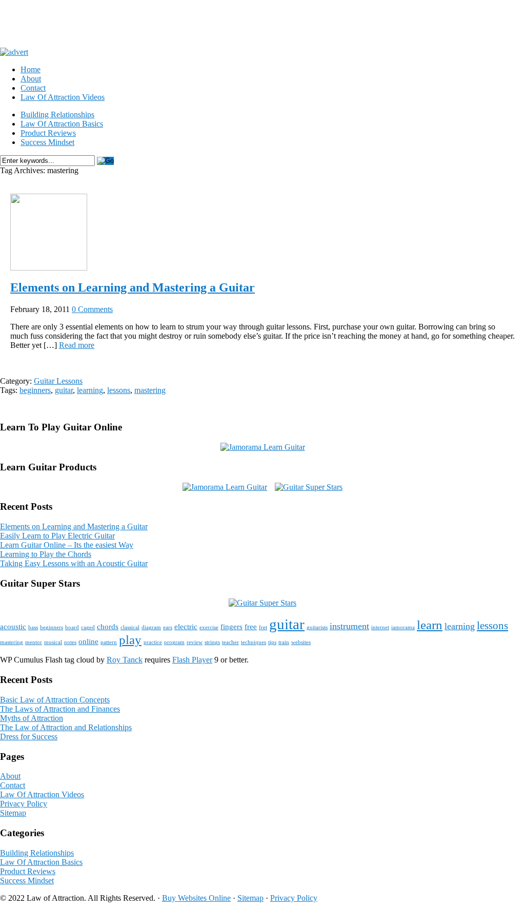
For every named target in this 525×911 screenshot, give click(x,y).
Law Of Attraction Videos (63, 97)
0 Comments (92, 309)
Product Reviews (48, 133)
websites (301, 642)
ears (167, 627)
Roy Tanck (125, 659)
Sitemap (13, 813)
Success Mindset (47, 142)
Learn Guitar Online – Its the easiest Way (66, 545)
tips (272, 642)
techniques (253, 642)
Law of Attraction (98, 23)
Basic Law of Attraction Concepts (55, 699)
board (72, 627)
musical (53, 642)
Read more (76, 345)
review (195, 642)
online (88, 641)
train (283, 642)
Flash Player (192, 659)
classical (129, 627)
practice (153, 642)
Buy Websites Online (196, 898)
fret (263, 627)
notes (70, 642)
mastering (150, 390)
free (251, 626)
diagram (151, 627)
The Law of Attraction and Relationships (66, 727)
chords (107, 626)
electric (185, 626)
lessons (118, 390)
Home (31, 69)
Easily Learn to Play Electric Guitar (57, 535)
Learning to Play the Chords (45, 554)
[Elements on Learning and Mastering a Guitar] (48, 267)
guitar (64, 390)
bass (33, 627)
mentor (33, 642)
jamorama (403, 627)
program (174, 642)
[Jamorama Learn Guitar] (262, 447)
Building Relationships (57, 114)
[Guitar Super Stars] (308, 487)
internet (380, 627)
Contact (33, 88)
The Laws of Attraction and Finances (60, 709)
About (31, 78)
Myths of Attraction (31, 718)
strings (212, 642)
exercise (208, 627)
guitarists (317, 627)
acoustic (13, 626)
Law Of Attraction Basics (62, 123)
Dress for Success (28, 736)
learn (429, 625)
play (130, 640)
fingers (231, 626)
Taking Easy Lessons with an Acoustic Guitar (74, 563)
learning (90, 390)
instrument (349, 626)
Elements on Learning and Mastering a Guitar (132, 287)
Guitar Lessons (58, 381)
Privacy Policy (23, 803)
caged (88, 627)
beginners (35, 390)
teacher (230, 642)
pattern (108, 642)
